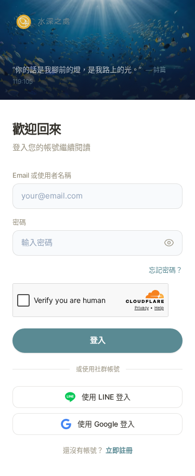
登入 (98, 340)
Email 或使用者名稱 (41, 175)
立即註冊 (119, 450)
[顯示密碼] (169, 242)
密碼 (19, 222)
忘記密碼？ (166, 270)
